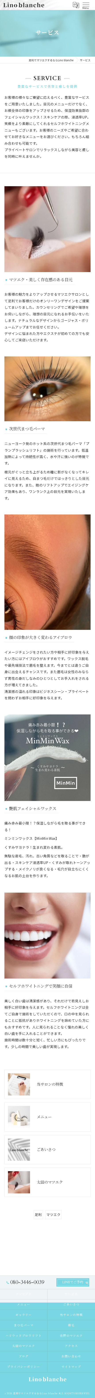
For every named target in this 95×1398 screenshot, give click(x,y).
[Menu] (86, 4)
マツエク (53, 1214)
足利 (38, 1214)
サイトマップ (71, 1367)
